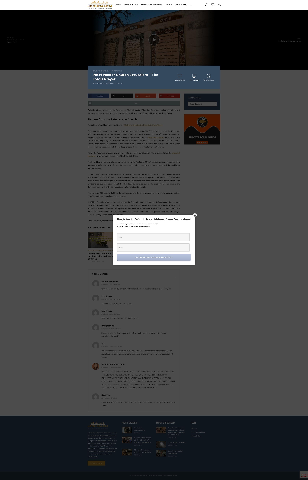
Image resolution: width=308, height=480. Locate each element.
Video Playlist (131, 5)
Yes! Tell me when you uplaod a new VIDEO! (154, 257)
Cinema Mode (209, 80)
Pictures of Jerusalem (152, 5)
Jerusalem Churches (100, 71)
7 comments (180, 80)
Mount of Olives (115, 71)
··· (190, 5)
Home (118, 5)
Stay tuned (181, 5)
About (169, 5)
